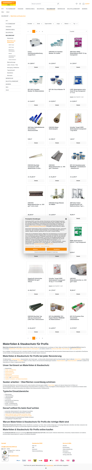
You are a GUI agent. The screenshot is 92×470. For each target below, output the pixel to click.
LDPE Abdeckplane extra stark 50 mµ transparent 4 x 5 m (78, 91)
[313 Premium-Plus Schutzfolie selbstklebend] (78, 307)
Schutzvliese (19, 348)
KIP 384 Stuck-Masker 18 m (57, 90)
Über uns (34, 445)
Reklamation (65, 451)
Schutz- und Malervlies (10, 369)
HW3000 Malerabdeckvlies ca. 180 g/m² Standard (57, 166)
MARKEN (8, 84)
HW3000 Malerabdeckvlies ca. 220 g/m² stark (78, 280)
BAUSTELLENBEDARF (12, 81)
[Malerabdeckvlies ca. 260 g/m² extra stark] (36, 194)
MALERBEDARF (10, 35)
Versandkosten (49, 465)
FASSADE (8, 26)
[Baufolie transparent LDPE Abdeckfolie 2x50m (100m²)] (36, 156)
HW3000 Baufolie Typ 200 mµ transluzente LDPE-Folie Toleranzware (36, 318)
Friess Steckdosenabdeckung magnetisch (35, 53)
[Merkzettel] (76, 3)
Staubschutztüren (12, 59)
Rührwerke (9, 75)
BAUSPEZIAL (9, 32)
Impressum (34, 449)
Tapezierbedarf (11, 70)
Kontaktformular (14, 455)
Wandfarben (10, 72)
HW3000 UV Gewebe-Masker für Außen (56, 52)
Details (36, 67)
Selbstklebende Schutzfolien (12, 56)
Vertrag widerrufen (67, 454)
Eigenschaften (48, 23)
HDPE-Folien (11, 44)
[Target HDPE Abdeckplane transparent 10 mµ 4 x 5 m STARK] (57, 269)
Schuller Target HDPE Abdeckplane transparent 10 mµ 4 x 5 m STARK (57, 280)
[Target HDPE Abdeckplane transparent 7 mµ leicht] (78, 118)
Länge (58, 23)
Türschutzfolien (15, 377)
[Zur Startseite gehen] (8, 3)
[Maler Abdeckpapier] (57, 118)
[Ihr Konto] (80, 3)
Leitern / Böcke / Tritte (12, 64)
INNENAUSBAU (10, 29)
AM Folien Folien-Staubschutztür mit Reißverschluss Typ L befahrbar (77, 204)
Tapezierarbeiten (16, 359)
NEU (7, 87)
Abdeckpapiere (35, 348)
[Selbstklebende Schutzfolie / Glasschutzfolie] (36, 118)
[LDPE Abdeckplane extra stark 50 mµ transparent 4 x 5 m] (78, 80)
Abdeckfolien (12, 348)
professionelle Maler (56, 348)
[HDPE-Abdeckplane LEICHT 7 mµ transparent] (78, 232)
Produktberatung (67, 452)
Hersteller (30, 23)
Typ (74, 23)
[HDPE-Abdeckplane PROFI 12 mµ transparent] (78, 43)
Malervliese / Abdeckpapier (12, 50)
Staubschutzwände (72, 360)
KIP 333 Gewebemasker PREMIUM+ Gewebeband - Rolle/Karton (78, 166)
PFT (7, 20)
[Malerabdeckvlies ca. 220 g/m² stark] (78, 269)
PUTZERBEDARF (10, 23)
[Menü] (7, 451)
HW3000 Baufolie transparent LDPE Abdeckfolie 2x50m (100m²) (34, 166)
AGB (33, 447)
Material (67, 23)
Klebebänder (10, 38)
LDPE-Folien (11, 47)
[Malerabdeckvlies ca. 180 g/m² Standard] (57, 156)
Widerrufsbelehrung (67, 449)
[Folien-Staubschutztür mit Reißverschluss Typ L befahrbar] (78, 194)
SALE (7, 90)
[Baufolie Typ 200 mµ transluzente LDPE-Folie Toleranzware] (36, 307)
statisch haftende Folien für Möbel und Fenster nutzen (18, 414)
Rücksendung (66, 447)
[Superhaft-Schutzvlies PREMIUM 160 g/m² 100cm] (36, 269)
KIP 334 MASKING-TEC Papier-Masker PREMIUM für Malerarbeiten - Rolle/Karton (56, 318)
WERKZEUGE (9, 78)
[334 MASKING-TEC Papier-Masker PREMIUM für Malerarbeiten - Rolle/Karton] (57, 307)
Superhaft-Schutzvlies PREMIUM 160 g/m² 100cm (35, 280)
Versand (65, 445)
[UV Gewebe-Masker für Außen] (57, 43)
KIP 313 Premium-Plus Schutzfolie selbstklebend (77, 318)
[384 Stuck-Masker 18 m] (57, 80)
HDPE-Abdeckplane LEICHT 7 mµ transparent (78, 241)
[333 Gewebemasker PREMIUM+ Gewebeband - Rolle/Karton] (78, 156)
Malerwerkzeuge (11, 62)
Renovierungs (65, 348)
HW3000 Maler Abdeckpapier (54, 128)
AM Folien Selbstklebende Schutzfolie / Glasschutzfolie (36, 129)
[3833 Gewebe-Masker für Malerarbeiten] (36, 80)
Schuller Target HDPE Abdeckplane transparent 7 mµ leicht (78, 129)
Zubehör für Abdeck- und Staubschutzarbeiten (16, 379)
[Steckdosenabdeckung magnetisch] (36, 43)
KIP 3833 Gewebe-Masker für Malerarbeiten (36, 90)
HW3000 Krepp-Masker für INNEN (56, 203)
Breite (38, 23)
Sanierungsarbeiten (76, 348)
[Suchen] (58, 3)
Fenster (7, 377)
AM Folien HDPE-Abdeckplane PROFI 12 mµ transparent (78, 53)
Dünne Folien (51, 385)
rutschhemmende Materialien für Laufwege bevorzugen (18, 415)
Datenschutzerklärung (37, 451)
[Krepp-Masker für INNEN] (57, 194)
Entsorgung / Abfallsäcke (13, 67)
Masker (10, 53)
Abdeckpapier (8, 374)
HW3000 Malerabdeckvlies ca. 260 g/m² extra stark (36, 204)
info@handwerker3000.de (9, 446)
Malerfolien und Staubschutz (11, 41)
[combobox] (43, 3)
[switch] (4, 459)
